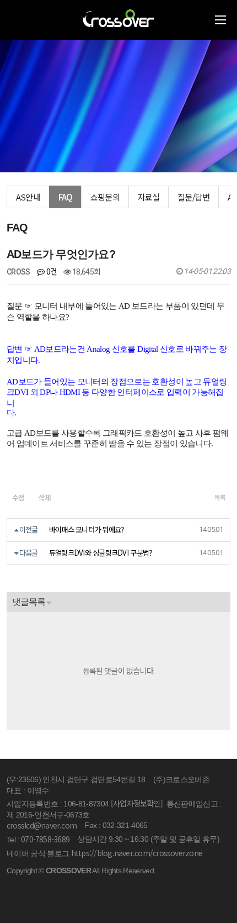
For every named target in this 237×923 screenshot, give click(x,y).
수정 (18, 497)
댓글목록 (28, 601)
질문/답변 (193, 197)
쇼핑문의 (105, 197)
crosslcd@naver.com (42, 825)
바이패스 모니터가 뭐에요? (86, 529)
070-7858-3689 (45, 839)
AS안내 (28, 197)
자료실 (149, 197)
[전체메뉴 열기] (220, 19)
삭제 (45, 497)
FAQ (65, 197)
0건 (50, 271)
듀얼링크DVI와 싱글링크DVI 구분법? (100, 552)
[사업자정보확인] (137, 803)
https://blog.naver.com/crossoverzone (136, 852)
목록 (219, 497)
